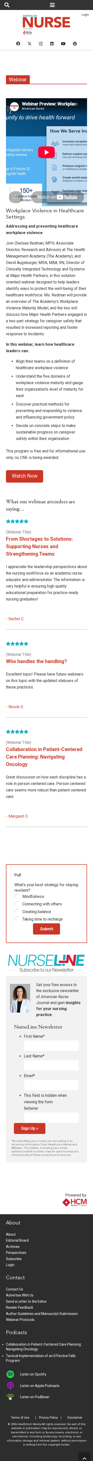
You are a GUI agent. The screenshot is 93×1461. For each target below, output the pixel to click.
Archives (13, 1247)
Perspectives (16, 1253)
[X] (29, 44)
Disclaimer (74, 1417)
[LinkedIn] (52, 44)
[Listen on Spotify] (13, 1374)
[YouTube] (63, 44)
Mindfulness (33, 896)
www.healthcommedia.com (64, 1211)
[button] (6, 5)
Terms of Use (20, 1417)
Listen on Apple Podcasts (40, 1386)
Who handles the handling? (36, 661)
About (11, 1234)
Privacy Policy (48, 1417)
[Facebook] (18, 44)
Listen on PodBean (34, 1397)
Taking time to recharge (42, 919)
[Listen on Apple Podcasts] (13, 1386)
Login (85, 14)
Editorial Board (17, 1240)
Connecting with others (42, 904)
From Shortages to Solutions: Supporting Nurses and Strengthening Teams (39, 546)
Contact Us (14, 1289)
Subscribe (14, 1259)
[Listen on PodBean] (13, 1397)
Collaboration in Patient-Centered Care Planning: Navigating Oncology (44, 756)
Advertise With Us (19, 1295)
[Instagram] (41, 44)
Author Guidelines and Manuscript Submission (42, 1314)
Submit (46, 929)
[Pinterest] (75, 44)
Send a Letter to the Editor (26, 1301)
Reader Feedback (19, 1307)
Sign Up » (29, 1128)
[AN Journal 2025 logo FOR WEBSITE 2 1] (46, 26)
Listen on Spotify (33, 1374)
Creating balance (36, 911)
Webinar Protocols (20, 1320)
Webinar (18, 80)
